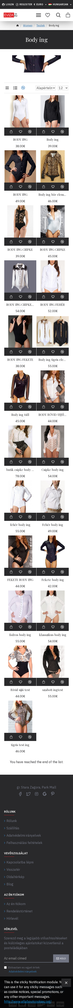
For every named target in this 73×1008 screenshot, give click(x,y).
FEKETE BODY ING (20, 580)
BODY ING (20, 140)
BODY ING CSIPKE (20, 250)
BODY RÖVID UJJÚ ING (53, 415)
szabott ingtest (52, 690)
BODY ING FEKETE (20, 360)
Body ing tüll (20, 415)
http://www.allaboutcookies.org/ (28, 1001)
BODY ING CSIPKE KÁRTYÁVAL (20, 305)
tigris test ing (20, 745)
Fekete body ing (53, 580)
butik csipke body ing (20, 470)
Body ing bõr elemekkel (53, 195)
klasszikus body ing (52, 635)
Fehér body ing (52, 525)
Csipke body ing (53, 470)
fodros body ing (20, 635)
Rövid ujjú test (20, 690)
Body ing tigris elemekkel (53, 360)
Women (27, 25)
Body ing (53, 140)
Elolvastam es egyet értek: (24, 969)
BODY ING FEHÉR (52, 305)
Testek (40, 25)
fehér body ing (20, 525)
